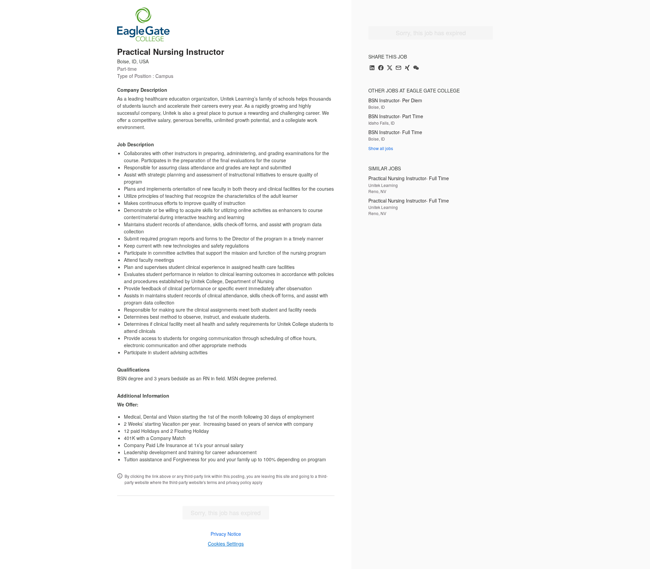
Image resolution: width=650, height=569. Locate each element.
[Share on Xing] (407, 68)
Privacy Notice (226, 533)
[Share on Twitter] (389, 68)
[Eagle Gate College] (143, 24)
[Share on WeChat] (416, 68)
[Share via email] (398, 68)
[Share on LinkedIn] (372, 68)
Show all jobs (380, 148)
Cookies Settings (226, 543)
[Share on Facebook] (381, 68)
